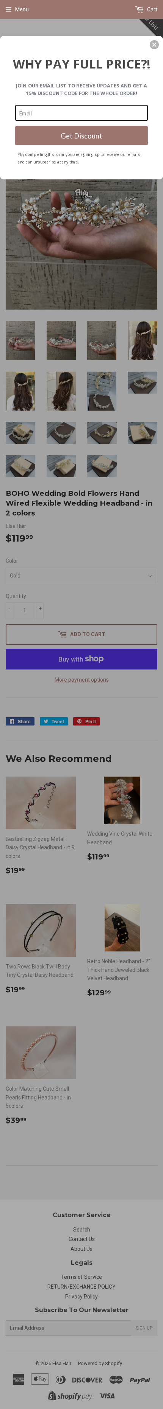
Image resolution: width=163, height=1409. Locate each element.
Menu (22, 9)
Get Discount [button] (81, 135)
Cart (151, 9)
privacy (82, 207)
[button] (154, 44)
